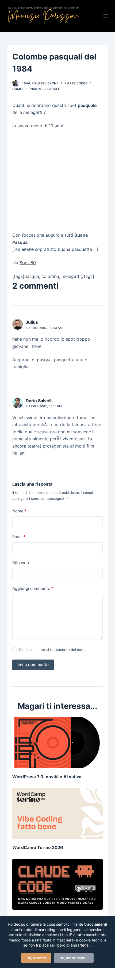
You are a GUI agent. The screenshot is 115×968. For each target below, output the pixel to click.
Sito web (20, 562)
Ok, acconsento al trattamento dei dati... (52, 649)
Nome (19, 510)
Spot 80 (28, 262)
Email (18, 536)
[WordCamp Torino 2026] (57, 813)
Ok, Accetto (36, 958)
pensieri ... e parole (43, 89)
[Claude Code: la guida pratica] (57, 884)
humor (18, 89)
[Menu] (105, 16)
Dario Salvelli (39, 400)
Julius (32, 322)
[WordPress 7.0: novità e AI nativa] (57, 742)
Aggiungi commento (32, 588)
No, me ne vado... (73, 958)
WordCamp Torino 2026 (37, 847)
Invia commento (33, 664)
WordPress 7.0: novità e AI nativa (46, 776)
